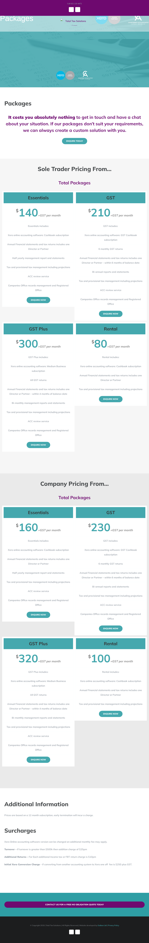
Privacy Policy (113, 925)
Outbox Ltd (102, 925)
